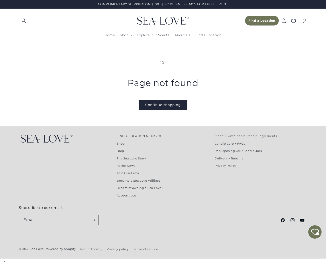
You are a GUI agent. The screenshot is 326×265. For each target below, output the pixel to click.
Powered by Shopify (60, 249)
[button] (24, 21)
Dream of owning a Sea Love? (140, 187)
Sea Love (37, 249)
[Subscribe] (93, 220)
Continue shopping (163, 105)
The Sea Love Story (131, 158)
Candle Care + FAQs (230, 143)
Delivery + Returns (229, 158)
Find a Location (261, 21)
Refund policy (91, 249)
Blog (120, 150)
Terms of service (145, 249)
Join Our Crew (128, 173)
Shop (121, 143)
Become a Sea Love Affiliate (138, 180)
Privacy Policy (225, 165)
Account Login (128, 195)
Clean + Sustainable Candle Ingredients (246, 136)
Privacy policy (118, 249)
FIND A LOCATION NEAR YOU (139, 136)
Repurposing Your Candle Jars (238, 150)
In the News (126, 165)
